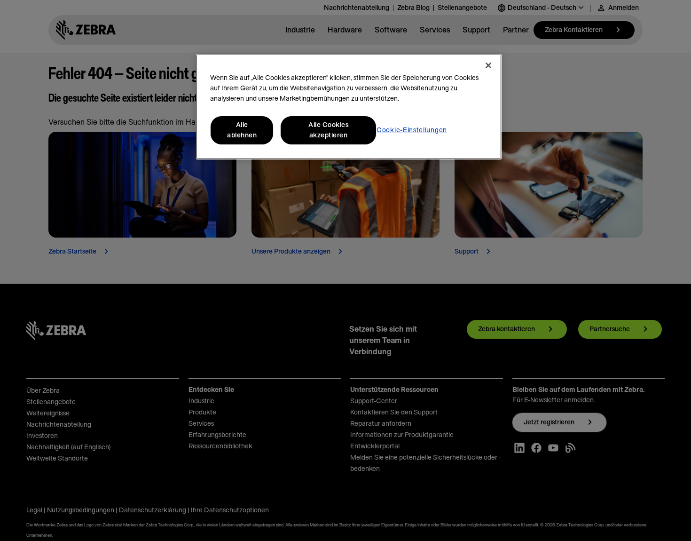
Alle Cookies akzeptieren (328, 130)
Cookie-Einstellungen (412, 130)
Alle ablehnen (242, 130)
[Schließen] (488, 65)
